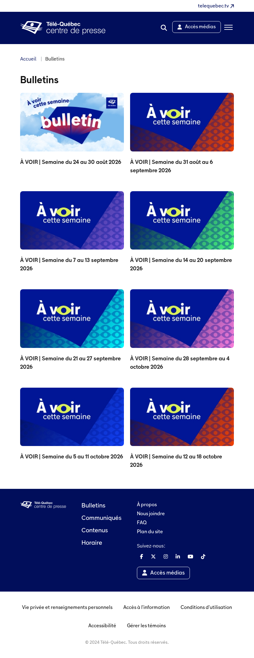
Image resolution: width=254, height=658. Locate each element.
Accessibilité (102, 626)
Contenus (94, 531)
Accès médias (167, 573)
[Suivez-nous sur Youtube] (190, 556)
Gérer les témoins (146, 626)
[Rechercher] (164, 28)
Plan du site (150, 532)
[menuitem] (164, 28)
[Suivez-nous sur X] (153, 556)
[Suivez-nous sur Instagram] (165, 556)
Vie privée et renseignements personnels (67, 608)
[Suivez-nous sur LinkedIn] (178, 556)
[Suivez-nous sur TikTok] (203, 556)
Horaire (91, 543)
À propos (147, 505)
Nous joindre (151, 514)
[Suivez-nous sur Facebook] (141, 556)
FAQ (142, 523)
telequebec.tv (213, 6)
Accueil (28, 59)
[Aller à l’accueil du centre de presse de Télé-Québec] (62, 28)
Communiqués (101, 518)
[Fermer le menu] (227, 28)
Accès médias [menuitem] (200, 27)
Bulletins (93, 506)
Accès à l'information (146, 608)
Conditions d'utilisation (206, 608)
